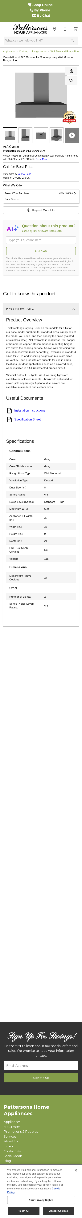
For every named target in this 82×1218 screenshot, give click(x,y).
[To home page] (30, 29)
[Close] (76, 1170)
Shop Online (43, 5)
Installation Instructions (29, 410)
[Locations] (54, 29)
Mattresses (12, 1127)
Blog (7, 1161)
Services (10, 1136)
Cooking (23, 51)
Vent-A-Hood (24, 174)
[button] (6, 29)
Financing (11, 1146)
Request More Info (43, 210)
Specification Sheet (27, 419)
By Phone (42, 10)
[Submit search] (72, 40)
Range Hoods (39, 51)
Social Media (13, 1156)
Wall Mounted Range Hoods (66, 51)
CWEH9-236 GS (21, 178)
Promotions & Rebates (21, 1131)
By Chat (43, 16)
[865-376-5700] (65, 29)
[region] (41, 1191)
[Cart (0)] (75, 29)
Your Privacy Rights (41, 1200)
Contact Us (12, 1151)
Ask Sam (41, 251)
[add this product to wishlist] (71, 80)
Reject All (23, 1210)
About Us (11, 1141)
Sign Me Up (41, 1078)
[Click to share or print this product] (71, 71)
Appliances (9, 51)
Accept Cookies (58, 1210)
